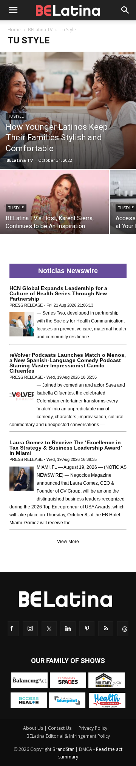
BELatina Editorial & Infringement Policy (68, 736)
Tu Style (16, 116)
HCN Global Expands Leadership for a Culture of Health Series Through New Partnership (58, 293)
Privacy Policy (93, 728)
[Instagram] (30, 628)
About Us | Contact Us (47, 728)
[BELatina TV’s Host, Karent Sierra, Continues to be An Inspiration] (54, 210)
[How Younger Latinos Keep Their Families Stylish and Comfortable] (68, 110)
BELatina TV (40, 29)
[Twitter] (49, 628)
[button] (13, 10)
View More (68, 541)
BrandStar (63, 749)
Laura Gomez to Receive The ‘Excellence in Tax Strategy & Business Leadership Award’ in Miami (65, 447)
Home (14, 29)
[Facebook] (11, 628)
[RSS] (105, 628)
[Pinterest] (86, 628)
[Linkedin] (68, 628)
